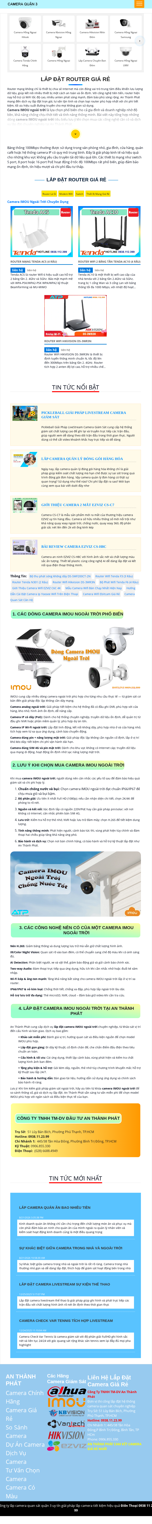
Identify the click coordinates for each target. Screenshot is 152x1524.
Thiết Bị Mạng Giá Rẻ (97, 194)
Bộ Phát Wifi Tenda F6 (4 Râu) (119, 582)
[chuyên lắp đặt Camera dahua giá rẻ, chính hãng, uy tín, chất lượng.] (66, 1391)
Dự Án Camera (25, 1444)
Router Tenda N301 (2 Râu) (30, 582)
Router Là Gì (49, 194)
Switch (79, 194)
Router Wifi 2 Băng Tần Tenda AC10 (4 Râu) (109, 261)
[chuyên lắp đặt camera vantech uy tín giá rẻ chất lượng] (66, 1423)
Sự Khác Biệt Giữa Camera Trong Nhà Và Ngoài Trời (70, 1248)
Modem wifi (66, 194)
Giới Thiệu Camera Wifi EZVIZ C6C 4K (36, 588)
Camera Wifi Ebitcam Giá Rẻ (101, 594)
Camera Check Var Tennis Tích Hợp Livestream (66, 1321)
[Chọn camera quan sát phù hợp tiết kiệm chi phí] (140, 41)
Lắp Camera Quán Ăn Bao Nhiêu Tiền (54, 1208)
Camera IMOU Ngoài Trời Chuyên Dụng (37, 202)
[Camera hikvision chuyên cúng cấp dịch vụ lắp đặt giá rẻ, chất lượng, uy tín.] (66, 1434)
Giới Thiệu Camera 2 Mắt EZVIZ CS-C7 (77, 505)
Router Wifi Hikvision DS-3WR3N (67, 341)
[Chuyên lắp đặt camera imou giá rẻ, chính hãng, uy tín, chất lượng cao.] (66, 1402)
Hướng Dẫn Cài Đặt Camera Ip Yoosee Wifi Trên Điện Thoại (72, 591)
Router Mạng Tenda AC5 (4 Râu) (33, 261)
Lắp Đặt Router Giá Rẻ (75, 79)
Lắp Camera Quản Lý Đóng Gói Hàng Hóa (82, 459)
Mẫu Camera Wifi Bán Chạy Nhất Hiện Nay (94, 588)
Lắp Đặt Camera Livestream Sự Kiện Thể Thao (64, 1284)
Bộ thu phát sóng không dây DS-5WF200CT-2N (60, 576)
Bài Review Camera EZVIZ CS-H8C (73, 547)
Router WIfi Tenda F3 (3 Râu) (114, 576)
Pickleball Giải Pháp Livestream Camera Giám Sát (83, 415)
